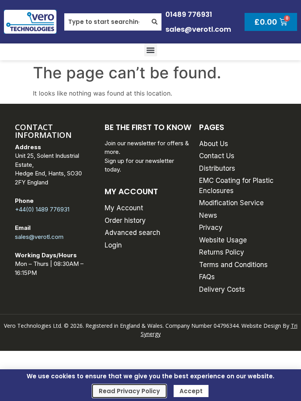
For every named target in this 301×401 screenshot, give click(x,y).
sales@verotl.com (198, 29)
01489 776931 (188, 14)
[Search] (154, 22)
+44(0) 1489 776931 (42, 209)
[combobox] (106, 22)
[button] (150, 49)
